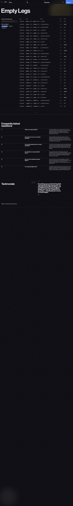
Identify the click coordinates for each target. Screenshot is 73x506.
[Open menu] (1, 1)
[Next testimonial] (34, 182)
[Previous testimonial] (32, 182)
